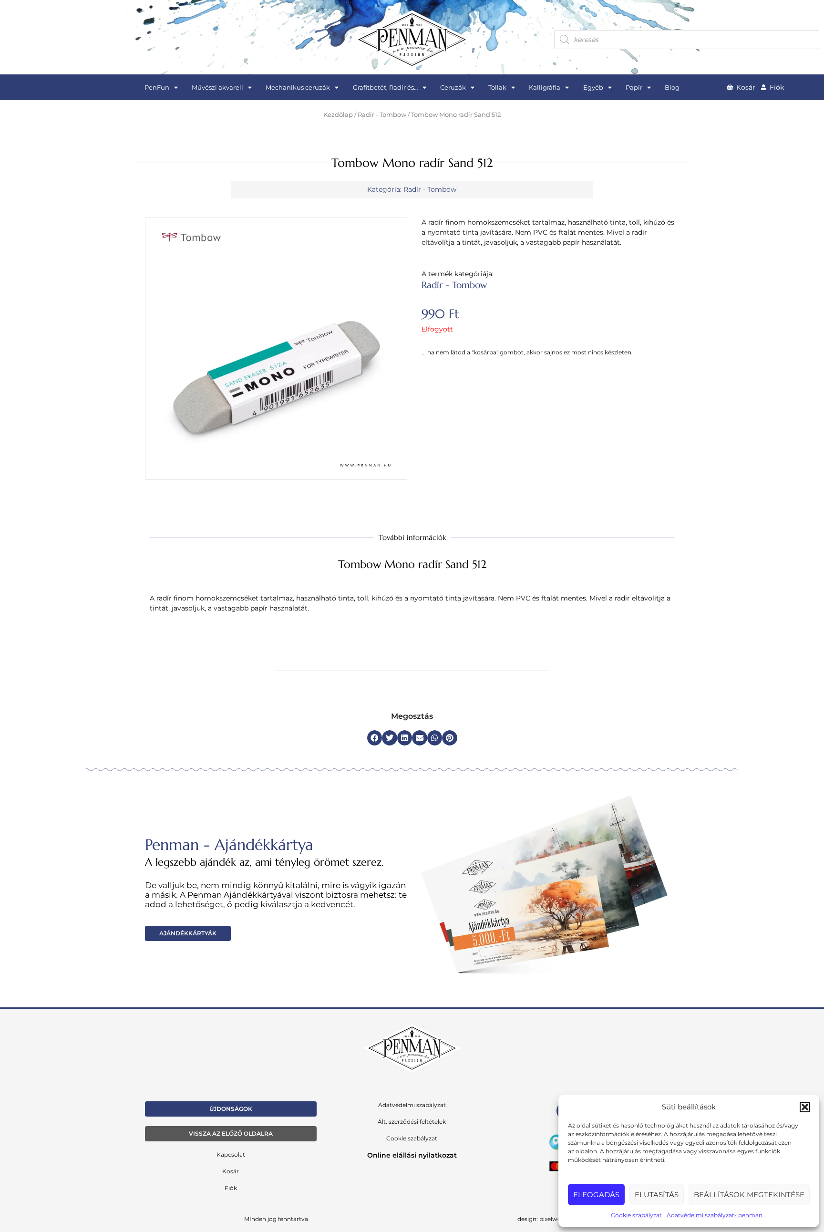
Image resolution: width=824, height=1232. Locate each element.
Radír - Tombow (382, 114)
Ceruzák (453, 87)
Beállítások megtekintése (749, 1194)
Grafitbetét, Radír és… (385, 87)
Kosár (230, 1171)
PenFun (156, 87)
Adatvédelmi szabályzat (412, 1104)
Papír (634, 87)
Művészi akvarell (217, 87)
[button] (805, 1107)
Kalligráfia (544, 87)
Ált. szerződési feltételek (412, 1121)
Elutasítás (657, 1194)
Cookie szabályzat (636, 1215)
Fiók (231, 1187)
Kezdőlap (338, 114)
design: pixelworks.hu (548, 1218)
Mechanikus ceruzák (298, 87)
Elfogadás (596, 1194)
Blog (672, 87)
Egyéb (593, 87)
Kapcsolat (230, 1154)
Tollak (497, 87)
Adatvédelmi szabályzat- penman (714, 1215)
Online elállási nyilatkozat (412, 1155)
